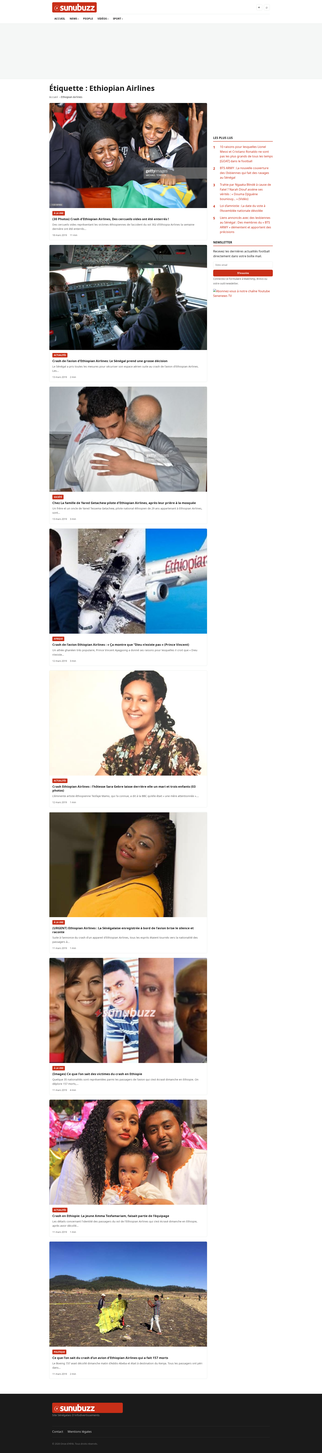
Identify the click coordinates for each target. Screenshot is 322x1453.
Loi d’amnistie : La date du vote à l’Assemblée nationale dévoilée (242, 208)
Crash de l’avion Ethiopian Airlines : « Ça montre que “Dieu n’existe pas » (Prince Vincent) (120, 644)
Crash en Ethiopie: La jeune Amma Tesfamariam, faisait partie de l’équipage (110, 1216)
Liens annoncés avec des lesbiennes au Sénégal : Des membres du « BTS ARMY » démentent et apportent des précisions (245, 225)
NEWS (73, 18)
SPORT (117, 18)
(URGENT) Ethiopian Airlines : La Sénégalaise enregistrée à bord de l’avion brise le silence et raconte (123, 930)
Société (58, 497)
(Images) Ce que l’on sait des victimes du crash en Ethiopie (97, 1074)
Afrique (58, 638)
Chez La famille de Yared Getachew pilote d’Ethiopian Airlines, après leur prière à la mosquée (124, 503)
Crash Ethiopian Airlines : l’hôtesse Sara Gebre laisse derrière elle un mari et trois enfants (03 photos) (124, 788)
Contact (57, 1432)
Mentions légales (80, 1432)
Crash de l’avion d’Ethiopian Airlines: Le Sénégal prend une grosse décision (110, 361)
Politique (59, 1352)
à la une (58, 213)
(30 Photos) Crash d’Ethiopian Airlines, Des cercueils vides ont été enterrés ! (110, 219)
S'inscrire (243, 273)
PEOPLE (88, 18)
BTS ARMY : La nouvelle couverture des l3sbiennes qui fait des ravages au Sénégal (244, 173)
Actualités (60, 355)
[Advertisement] (161, 51)
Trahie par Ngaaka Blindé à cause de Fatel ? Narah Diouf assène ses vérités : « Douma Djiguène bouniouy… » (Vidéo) (245, 192)
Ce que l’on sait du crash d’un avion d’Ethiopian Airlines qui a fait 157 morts (110, 1358)
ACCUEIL (59, 18)
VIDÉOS (102, 18)
